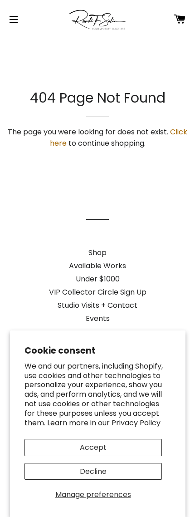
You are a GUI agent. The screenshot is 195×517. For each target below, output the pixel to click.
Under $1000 (98, 279)
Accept (93, 447)
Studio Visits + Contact (97, 305)
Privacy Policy (136, 423)
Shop (97, 252)
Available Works (97, 266)
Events (98, 318)
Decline (93, 471)
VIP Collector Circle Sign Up (97, 292)
